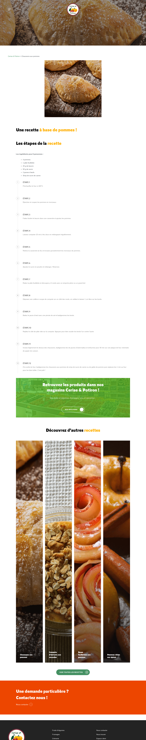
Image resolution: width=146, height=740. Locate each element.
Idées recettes (63, 40)
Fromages (56, 734)
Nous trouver (101, 734)
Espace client (101, 738)
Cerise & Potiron (14, 56)
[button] (73, 409)
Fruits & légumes (58, 730)
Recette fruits (83, 40)
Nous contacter (101, 730)
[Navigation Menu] (9, 9)
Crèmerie (55, 738)
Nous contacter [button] (22, 704)
